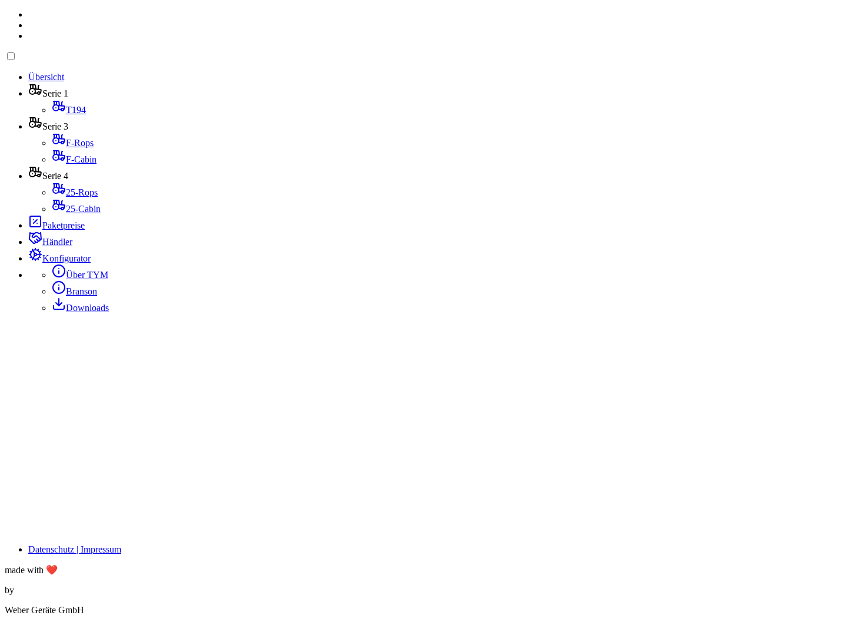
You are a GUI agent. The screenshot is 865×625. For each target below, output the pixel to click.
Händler (57, 242)
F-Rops (80, 143)
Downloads (87, 308)
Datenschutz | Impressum (74, 549)
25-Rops (82, 192)
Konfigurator (66, 258)
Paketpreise (63, 225)
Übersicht (46, 77)
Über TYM (87, 275)
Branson (81, 291)
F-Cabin (81, 159)
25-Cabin (83, 209)
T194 (76, 110)
